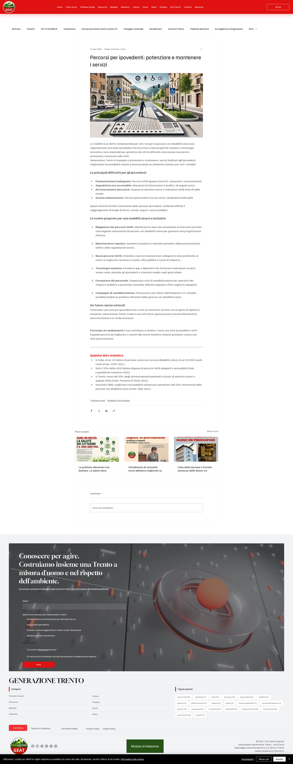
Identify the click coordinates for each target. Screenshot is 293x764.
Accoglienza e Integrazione (229, 28)
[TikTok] (46, 746)
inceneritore (215, 709)
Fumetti (31, 28)
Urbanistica (69, 28)
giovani (182, 709)
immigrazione (271, 709)
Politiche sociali (98, 400)
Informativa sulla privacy (132, 759)
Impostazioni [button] (247, 759)
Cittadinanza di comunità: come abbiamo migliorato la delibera (144, 468)
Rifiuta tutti (264, 759)
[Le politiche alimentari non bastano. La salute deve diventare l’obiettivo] (97, 449)
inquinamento (185, 715)
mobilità (264, 697)
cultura (182, 703)
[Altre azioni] (201, 49)
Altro (251, 28)
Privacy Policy (93, 728)
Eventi (95, 708)
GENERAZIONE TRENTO (46, 680)
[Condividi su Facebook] (91, 410)
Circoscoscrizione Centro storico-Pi (99, 28)
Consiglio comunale (133, 28)
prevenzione (199, 709)
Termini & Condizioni (40, 728)
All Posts (16, 28)
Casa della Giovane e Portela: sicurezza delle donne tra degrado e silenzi (195, 468)
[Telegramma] (55, 746)
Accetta (279, 759)
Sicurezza (13, 702)
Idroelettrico (155, 28)
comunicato (184, 697)
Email (26, 601)
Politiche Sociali (16, 696)
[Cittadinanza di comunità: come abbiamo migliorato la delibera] (147, 449)
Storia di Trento (176, 28)
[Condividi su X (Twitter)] (99, 410)
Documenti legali (69, 728)
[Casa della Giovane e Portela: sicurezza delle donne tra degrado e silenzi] (196, 449)
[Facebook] (32, 746)
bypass (217, 703)
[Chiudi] (289, 759)
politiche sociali (200, 703)
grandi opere (247, 697)
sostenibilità (232, 709)
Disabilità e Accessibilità (118, 400)
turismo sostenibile (249, 703)
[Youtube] (37, 746)
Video (95, 714)
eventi (231, 703)
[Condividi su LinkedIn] (106, 410)
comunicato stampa (272, 703)
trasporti (201, 715)
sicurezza (230, 697)
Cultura (95, 696)
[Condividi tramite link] (113, 410)
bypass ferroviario (251, 709)
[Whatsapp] (51, 746)
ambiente (201, 697)
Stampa (96, 702)
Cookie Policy (109, 728)
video (216, 697)
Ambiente (13, 714)
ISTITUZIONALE (49, 28)
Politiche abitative (199, 28)
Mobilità (12, 708)
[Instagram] (41, 746)
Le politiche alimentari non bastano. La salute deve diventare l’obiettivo (94, 468)
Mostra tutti (212, 431)
